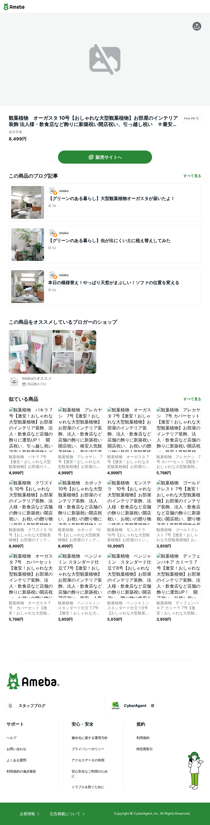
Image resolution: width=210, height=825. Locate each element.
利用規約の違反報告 (21, 771)
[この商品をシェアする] (196, 26)
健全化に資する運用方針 (90, 738)
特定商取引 (144, 749)
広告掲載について (65, 813)
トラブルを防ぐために (88, 787)
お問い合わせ (16, 749)
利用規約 (143, 738)
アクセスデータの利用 (88, 760)
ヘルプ (11, 738)
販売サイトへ (109, 157)
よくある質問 (16, 760)
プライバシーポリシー (88, 749)
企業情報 (27, 813)
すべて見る (192, 175)
